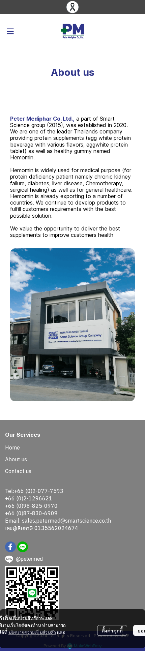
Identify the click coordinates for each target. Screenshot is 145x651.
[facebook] (10, 546)
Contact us (18, 471)
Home (12, 447)
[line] (22, 546)
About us (16, 459)
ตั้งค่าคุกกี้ (112, 630)
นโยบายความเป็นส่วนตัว (32, 632)
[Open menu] (10, 31)
